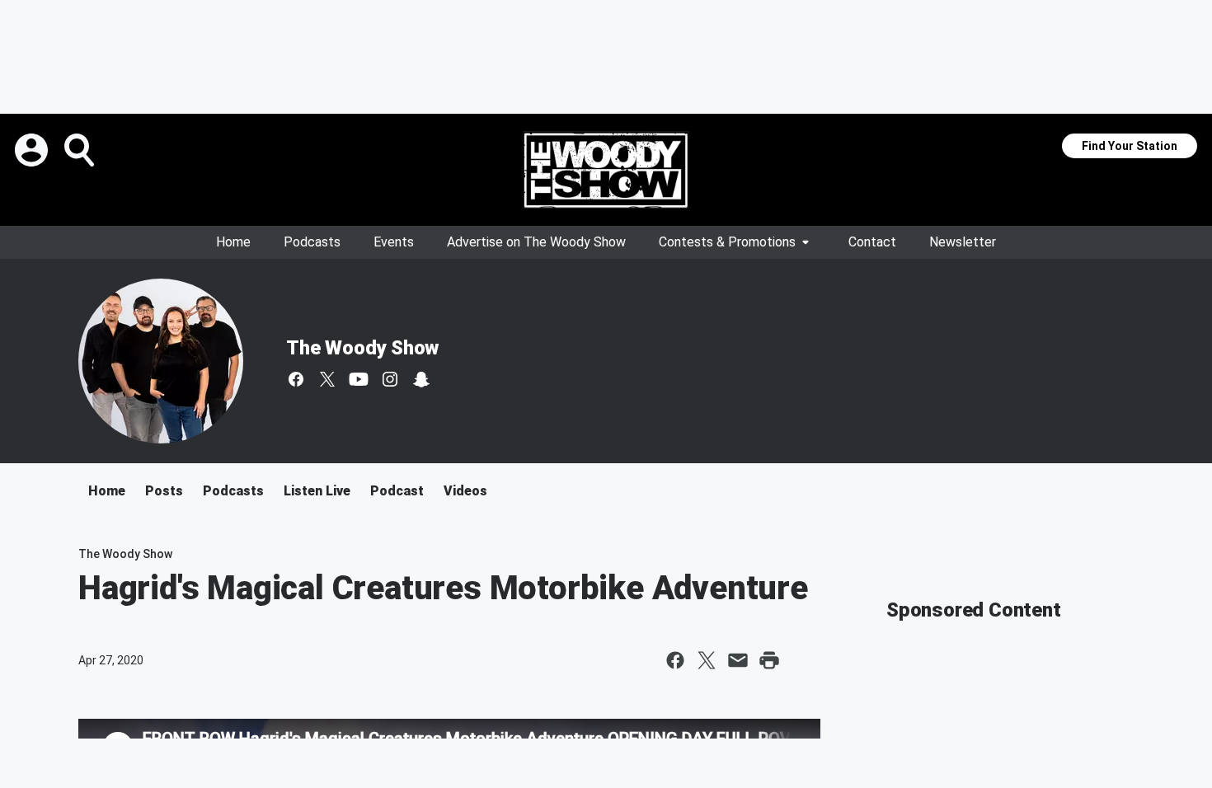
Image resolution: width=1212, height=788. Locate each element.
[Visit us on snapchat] (421, 379)
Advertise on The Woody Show (536, 242)
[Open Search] (80, 150)
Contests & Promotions (727, 242)
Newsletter (962, 242)
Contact (872, 242)
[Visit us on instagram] (390, 379)
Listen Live (317, 491)
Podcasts (312, 242)
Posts (164, 491)
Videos (465, 491)
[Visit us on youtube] (359, 379)
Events (393, 242)
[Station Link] (606, 170)
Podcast (397, 491)
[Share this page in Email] (737, 660)
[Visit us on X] (327, 379)
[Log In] (33, 150)
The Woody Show (362, 347)
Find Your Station (1129, 145)
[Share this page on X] (706, 660)
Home (233, 242)
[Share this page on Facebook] (675, 660)
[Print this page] (769, 660)
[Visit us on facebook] (296, 379)
